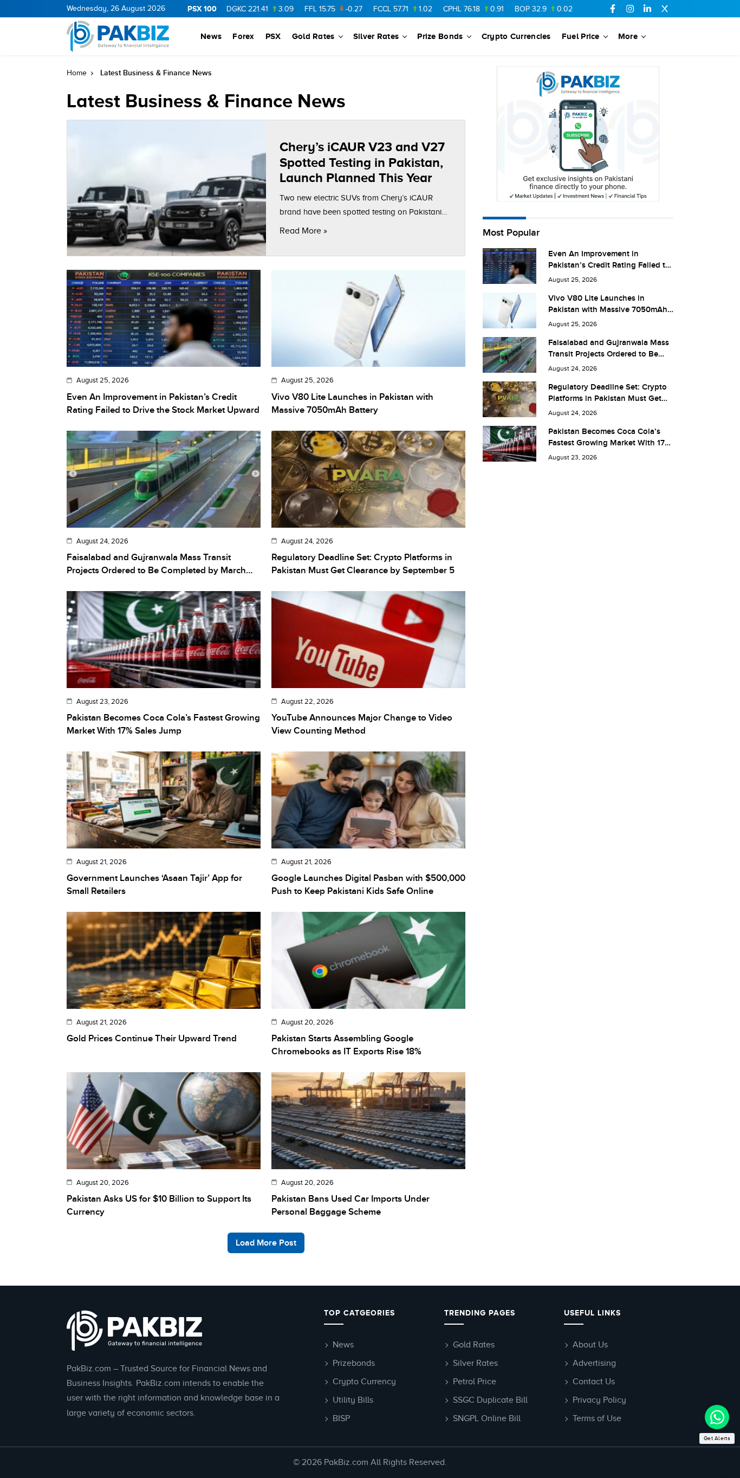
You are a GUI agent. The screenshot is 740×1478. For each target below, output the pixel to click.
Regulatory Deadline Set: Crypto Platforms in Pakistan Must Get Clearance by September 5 (363, 564)
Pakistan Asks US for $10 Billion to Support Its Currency (159, 1205)
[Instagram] (630, 8)
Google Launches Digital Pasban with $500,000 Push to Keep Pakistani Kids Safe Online (368, 885)
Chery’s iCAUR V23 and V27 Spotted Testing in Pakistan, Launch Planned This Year (362, 162)
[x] (664, 8)
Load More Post (266, 1242)
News (211, 36)
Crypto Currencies (516, 36)
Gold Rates (313, 36)
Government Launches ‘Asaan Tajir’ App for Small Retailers (154, 885)
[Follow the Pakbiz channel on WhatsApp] (717, 1417)
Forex (243, 36)
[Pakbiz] (119, 36)
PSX (273, 36)
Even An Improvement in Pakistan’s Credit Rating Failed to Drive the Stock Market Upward (163, 404)
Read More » (303, 231)
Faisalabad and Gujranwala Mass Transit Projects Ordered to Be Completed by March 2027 (156, 565)
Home (77, 73)
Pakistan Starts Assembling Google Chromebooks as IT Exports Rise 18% (346, 1045)
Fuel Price (581, 36)
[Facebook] (612, 8)
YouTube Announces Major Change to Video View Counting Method (361, 724)
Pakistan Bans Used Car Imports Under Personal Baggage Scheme (350, 1205)
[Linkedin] (647, 8)
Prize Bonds (440, 36)
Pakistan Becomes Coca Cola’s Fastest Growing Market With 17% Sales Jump (163, 724)
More (628, 36)
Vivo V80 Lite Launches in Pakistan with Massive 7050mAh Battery (352, 404)
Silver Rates (376, 36)
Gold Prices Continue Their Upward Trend (152, 1038)
